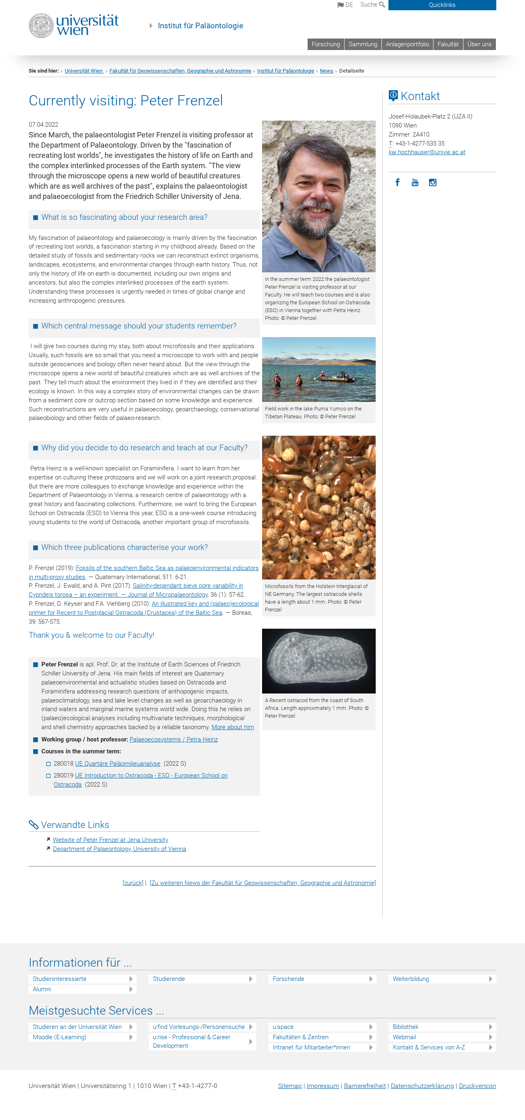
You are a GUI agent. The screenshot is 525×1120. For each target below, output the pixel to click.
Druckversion (477, 1086)
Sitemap (290, 1086)
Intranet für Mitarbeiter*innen (311, 1047)
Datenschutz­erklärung (422, 1086)
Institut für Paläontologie (200, 25)
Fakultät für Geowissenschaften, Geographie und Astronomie (180, 71)
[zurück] (133, 883)
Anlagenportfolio (407, 44)
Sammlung (363, 44)
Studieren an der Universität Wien (77, 1027)
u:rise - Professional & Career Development (192, 1041)
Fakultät (448, 44)
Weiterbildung (411, 979)
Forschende (288, 979)
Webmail (404, 1037)
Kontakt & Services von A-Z (429, 1047)
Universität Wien (84, 71)
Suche (370, 4)
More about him (233, 727)
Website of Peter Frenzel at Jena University (110, 840)
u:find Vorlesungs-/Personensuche (199, 1027)
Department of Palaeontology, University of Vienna (119, 849)
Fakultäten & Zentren (301, 1037)
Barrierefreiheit (365, 1086)
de (348, 5)
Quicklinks (442, 5)
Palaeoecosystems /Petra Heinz (174, 739)
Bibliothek (405, 1027)
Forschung (326, 44)
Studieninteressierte (60, 979)
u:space (283, 1027)
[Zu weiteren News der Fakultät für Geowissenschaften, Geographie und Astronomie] (263, 883)
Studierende (169, 979)
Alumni (42, 989)
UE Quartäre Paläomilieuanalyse (117, 763)
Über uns (480, 44)
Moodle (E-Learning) (60, 1037)
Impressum (323, 1086)
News (326, 71)
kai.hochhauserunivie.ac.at (427, 152)
